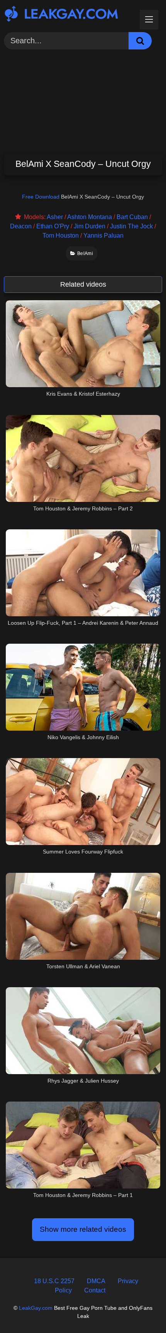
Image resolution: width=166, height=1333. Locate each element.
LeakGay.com (36, 1308)
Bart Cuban (132, 217)
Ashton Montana (89, 217)
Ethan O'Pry (52, 226)
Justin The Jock (131, 226)
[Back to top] (142, 1310)
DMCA (96, 1281)
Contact (94, 1290)
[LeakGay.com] (68, 15)
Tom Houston (60, 235)
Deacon (21, 226)
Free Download (40, 197)
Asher (55, 217)
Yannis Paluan (103, 235)
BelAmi (85, 253)
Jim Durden (89, 226)
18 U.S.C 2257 (54, 1281)
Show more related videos (83, 1229)
